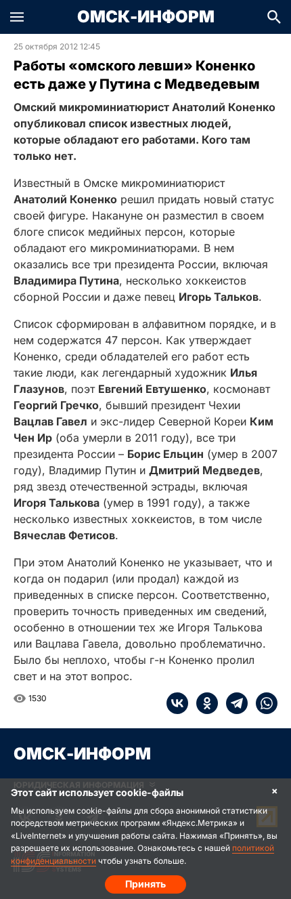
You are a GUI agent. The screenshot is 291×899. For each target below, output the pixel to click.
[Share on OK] (203, 703)
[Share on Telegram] (233, 703)
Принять (145, 884)
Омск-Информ (146, 16)
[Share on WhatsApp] (262, 703)
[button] (17, 17)
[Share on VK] (177, 703)
